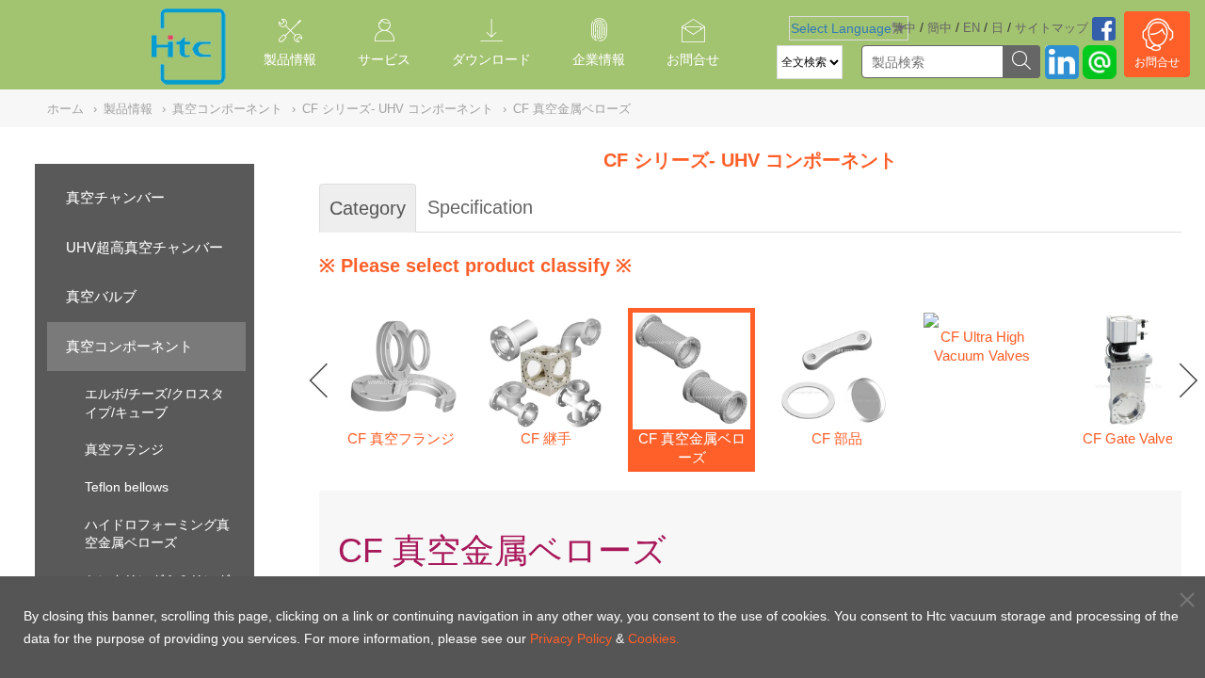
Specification (480, 207)
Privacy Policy (571, 638)
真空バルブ (101, 296)
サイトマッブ (1051, 28)
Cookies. (654, 638)
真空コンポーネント (129, 346)
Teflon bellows (127, 486)
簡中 (939, 28)
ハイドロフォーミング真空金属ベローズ (157, 534)
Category (367, 208)
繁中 (904, 28)
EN (971, 28)
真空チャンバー (115, 197)
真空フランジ (124, 449)
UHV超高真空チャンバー (144, 247)
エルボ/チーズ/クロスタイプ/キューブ (154, 403)
